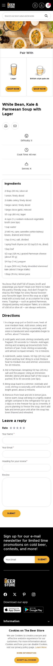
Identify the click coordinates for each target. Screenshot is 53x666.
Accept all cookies (26, 660)
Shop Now (13, 89)
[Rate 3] (17, 428)
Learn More (41, 647)
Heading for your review (14, 461)
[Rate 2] (14, 428)
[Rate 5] (24, 428)
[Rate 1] (11, 428)
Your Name (8, 434)
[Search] (45, 16)
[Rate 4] (20, 428)
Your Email (8, 448)
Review (6, 475)
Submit (11, 513)
